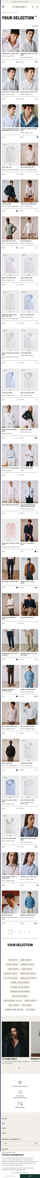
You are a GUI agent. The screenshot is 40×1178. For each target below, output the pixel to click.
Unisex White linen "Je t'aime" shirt (28, 55)
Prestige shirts (11, 973)
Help (3, 1123)
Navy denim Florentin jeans (10, 581)
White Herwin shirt (26, 242)
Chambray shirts (27, 964)
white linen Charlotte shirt (10, 505)
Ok (36, 1143)
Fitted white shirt (26, 354)
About (4, 1128)
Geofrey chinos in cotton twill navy (10, 654)
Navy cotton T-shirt (26, 617)
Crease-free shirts (27, 973)
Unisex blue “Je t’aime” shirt (28, 878)
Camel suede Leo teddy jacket (27, 582)
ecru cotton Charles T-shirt (9, 618)
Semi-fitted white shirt (9, 279)
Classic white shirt (26, 279)
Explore (4, 1118)
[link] (20, 2)
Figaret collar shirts (20, 982)
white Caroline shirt (26, 469)
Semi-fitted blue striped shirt (9, 802)
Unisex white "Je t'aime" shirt (10, 55)
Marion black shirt (26, 431)
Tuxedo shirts (30, 1000)
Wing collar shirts (28, 978)
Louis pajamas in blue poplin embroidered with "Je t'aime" (10, 129)
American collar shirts (20, 991)
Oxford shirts (12, 964)
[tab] (3, 50)
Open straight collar (12, 1000)
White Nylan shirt (9, 917)
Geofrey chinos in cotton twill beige (28, 654)
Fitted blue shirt (8, 394)
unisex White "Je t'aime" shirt (10, 93)
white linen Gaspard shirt (10, 728)
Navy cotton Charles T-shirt (28, 544)
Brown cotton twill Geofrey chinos (8, 690)
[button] (3, 6)
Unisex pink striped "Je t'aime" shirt (11, 545)
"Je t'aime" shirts (9, 1059)
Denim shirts (13, 969)
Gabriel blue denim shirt (27, 691)
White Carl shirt (10, 168)
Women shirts (26, 960)
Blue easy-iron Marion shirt (10, 469)
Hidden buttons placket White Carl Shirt (10, 316)
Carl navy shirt (10, 205)
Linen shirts (27, 969)
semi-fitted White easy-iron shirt (10, 355)
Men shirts (13, 960)
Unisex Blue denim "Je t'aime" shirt (28, 130)
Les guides (30, 1009)
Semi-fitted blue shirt (27, 316)
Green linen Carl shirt (10, 242)
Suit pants (26, 1005)
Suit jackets (14, 1005)
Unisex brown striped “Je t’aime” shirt (9, 878)
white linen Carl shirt (28, 168)
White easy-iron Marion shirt (9, 431)
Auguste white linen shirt (28, 205)
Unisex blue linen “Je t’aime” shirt (28, 840)
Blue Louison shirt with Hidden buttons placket (27, 506)
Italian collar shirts (20, 987)
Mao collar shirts (20, 996)
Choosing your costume (14, 1009)
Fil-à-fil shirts (10, 978)
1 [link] (10, 931)
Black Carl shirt (9, 764)
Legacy (4, 1133)
